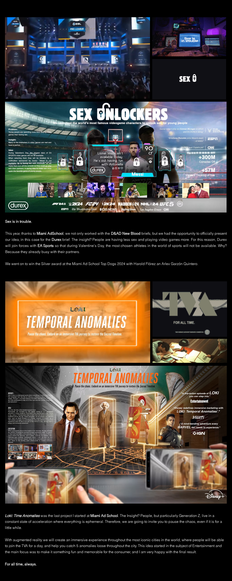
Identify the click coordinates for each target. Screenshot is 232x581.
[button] (144, 94)
